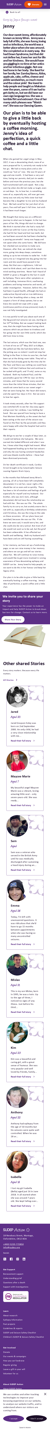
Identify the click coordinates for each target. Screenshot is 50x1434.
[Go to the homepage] (14, 4)
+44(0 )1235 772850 (13, 1244)
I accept (13, 1418)
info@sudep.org (11, 1247)
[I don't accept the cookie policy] (45, 1395)
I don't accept (36, 1418)
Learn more (25, 1427)
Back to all (15, 12)
